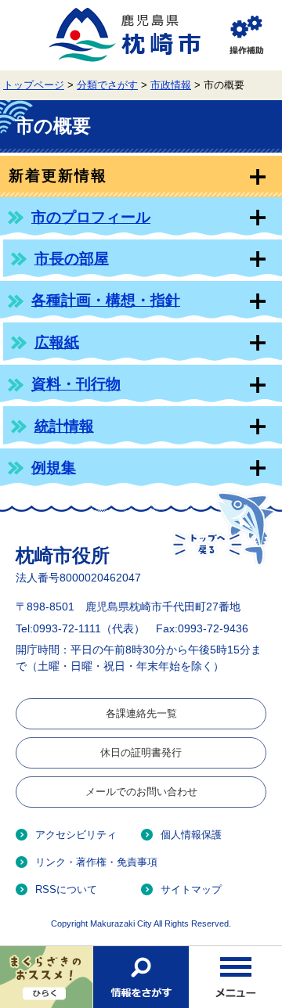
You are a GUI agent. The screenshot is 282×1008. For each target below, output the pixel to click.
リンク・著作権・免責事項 (96, 862)
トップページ (33, 85)
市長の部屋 (71, 258)
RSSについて (66, 889)
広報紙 (56, 342)
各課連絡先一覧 (141, 713)
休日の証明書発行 (141, 752)
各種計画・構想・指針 (105, 300)
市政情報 (170, 85)
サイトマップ (191, 889)
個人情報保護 (191, 835)
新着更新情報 (58, 175)
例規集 (53, 467)
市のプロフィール (90, 217)
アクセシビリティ (76, 835)
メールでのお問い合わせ (141, 791)
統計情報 (64, 426)
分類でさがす (107, 85)
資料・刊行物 (76, 384)
